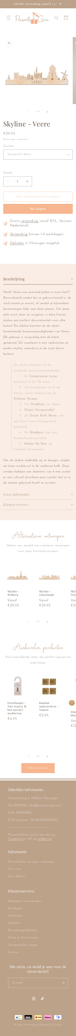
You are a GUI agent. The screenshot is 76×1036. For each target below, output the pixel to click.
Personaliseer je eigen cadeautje (31, 861)
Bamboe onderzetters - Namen (49, 706)
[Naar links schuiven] (28, 111)
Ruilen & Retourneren (23, 937)
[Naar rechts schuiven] (47, 111)
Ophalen (17, 243)
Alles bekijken (38, 768)
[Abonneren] (63, 983)
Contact (13, 952)
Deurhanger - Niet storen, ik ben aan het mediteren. (17, 708)
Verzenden (15, 915)
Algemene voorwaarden (24, 901)
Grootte (8, 146)
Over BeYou (16, 876)
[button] (8, 17)
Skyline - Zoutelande (47, 593)
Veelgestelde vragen (22, 945)
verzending (29, 221)
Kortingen (15, 908)
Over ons (14, 869)
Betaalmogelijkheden (22, 930)
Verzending (19, 234)
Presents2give (31, 1025)
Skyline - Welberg (13, 593)
